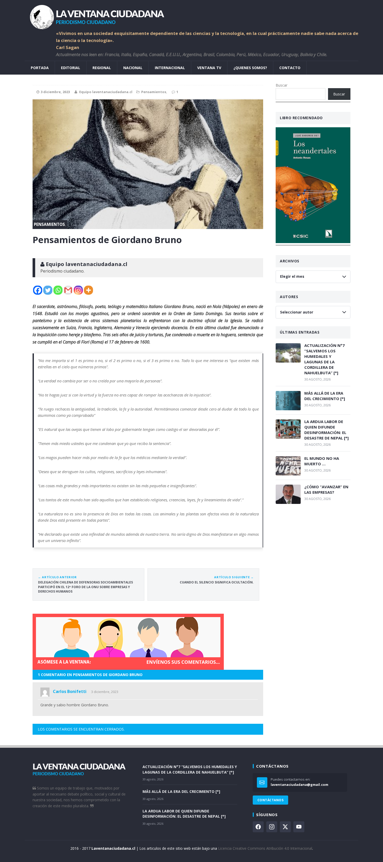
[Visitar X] (285, 826)
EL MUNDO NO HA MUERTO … (321, 461)
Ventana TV (209, 67)
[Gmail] (68, 290)
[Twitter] (47, 290)
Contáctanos (270, 800)
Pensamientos (153, 91)
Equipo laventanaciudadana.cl (105, 91)
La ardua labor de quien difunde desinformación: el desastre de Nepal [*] (326, 430)
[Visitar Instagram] (271, 826)
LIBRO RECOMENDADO (301, 117)
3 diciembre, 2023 (104, 691)
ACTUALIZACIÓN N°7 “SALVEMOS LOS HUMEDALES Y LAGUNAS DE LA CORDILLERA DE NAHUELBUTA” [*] (324, 359)
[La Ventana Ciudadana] (191, 15)
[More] (88, 290)
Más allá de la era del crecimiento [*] (324, 395)
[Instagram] (78, 290)
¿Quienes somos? (250, 67)
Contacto (289, 67)
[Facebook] (37, 290)
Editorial (70, 67)
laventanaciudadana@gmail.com (299, 784)
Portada (40, 67)
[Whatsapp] (58, 290)
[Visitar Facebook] (258, 826)
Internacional (170, 67)
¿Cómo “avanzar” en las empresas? (326, 489)
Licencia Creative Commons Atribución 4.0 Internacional (265, 848)
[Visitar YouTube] (298, 826)
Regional (101, 67)
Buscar (281, 85)
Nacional (133, 67)
